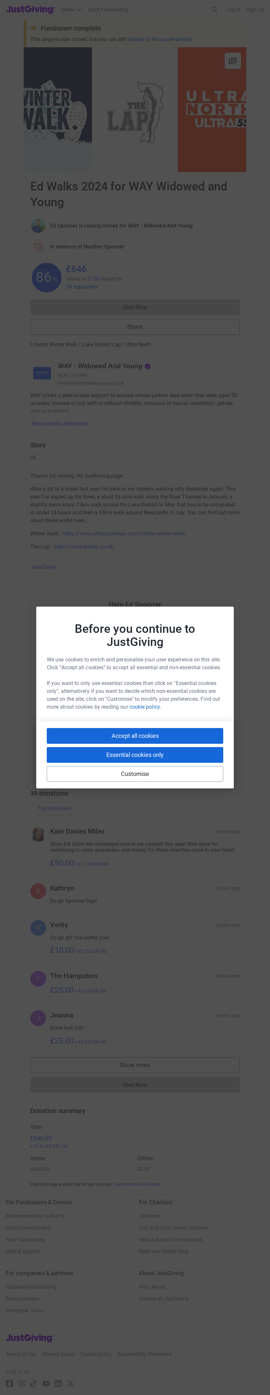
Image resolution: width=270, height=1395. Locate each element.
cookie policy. (145, 707)
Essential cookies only (135, 754)
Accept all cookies (135, 735)
